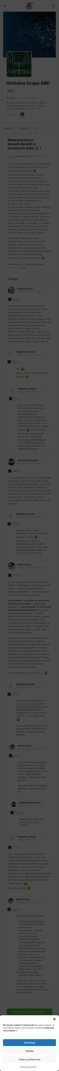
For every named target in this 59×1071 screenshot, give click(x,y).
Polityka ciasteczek (28, 1066)
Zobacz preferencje (29, 1059)
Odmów (29, 1051)
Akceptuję (29, 1042)
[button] (54, 1019)
